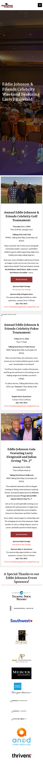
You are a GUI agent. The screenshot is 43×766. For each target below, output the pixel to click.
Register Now (21, 279)
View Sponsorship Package (21, 289)
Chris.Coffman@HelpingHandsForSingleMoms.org (21, 307)
